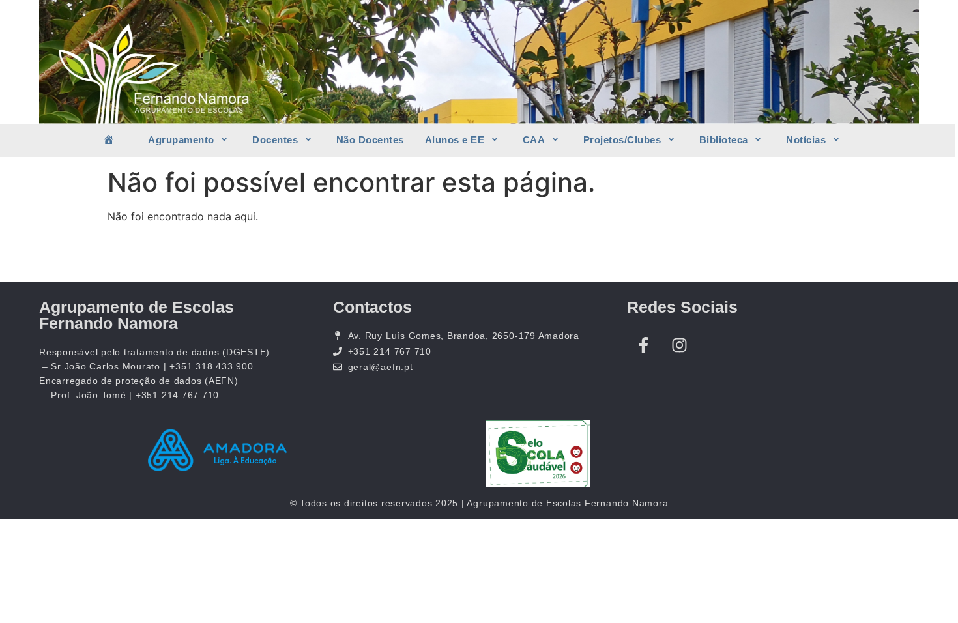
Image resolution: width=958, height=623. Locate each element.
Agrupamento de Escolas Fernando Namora (136, 315)
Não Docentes (370, 139)
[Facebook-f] (643, 344)
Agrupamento (181, 139)
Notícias (806, 139)
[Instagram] (679, 344)
